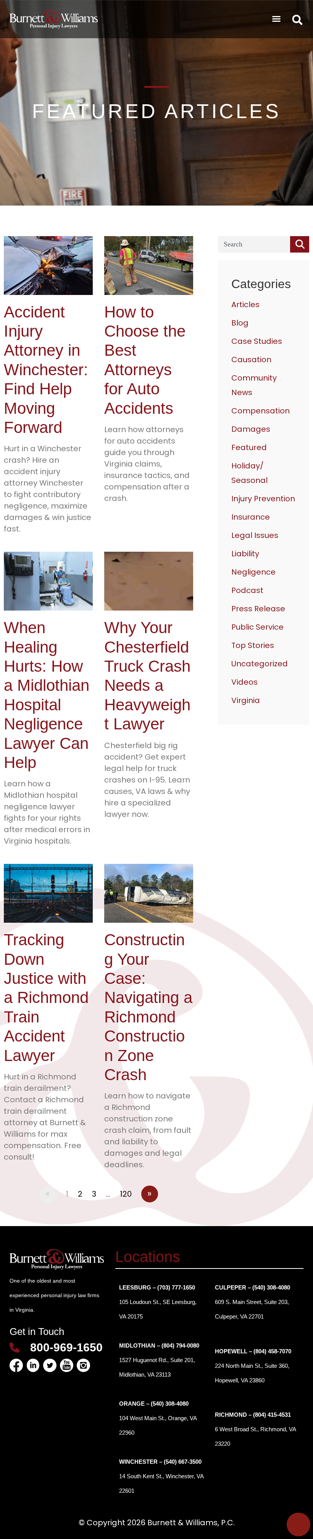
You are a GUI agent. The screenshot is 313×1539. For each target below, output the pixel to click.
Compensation (260, 410)
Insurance (250, 517)
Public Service (257, 627)
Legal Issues (254, 535)
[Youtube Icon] (66, 1365)
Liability (245, 553)
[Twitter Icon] (49, 1365)
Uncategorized (259, 663)
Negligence (253, 572)
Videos (244, 682)
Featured (249, 447)
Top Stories (252, 645)
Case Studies (256, 341)
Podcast (247, 590)
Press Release (258, 608)
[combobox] (254, 244)
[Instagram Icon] (83, 1365)
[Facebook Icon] (16, 1365)
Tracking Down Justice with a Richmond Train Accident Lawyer (46, 997)
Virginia (245, 700)
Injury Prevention (263, 498)
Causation (251, 359)
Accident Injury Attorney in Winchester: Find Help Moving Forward (46, 369)
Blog (239, 323)
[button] (276, 19)
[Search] (299, 244)
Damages (250, 429)
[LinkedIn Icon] (33, 1365)
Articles (245, 304)
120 (126, 1194)
